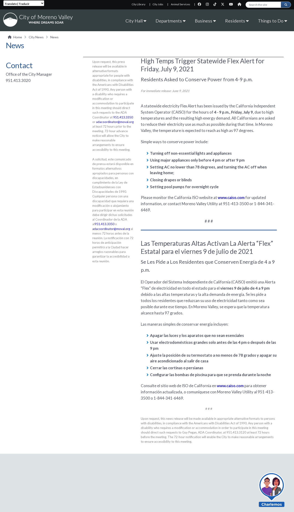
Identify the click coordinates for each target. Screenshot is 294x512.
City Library (138, 4)
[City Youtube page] (232, 4)
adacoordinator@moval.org (115, 122)
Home (17, 37)
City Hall (134, 20)
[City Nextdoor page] (240, 4)
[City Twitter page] (224, 4)
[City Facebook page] (201, 4)
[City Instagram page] (209, 4)
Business (204, 20)
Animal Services (180, 4)
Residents (235, 20)
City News (36, 37)
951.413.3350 (123, 117)
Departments (169, 20)
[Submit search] (286, 5)
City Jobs (158, 4)
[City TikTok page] (216, 4)
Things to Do (271, 20)
